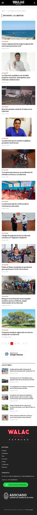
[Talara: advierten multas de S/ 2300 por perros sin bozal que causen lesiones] (5, 417)
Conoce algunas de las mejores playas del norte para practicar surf (17, 45)
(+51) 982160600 (12, 480)
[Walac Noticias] (18, 3)
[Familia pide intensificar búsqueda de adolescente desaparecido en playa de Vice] (5, 371)
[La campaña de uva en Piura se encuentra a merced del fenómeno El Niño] (5, 388)
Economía (4, 459)
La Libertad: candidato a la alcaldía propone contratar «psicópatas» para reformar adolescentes (16, 77)
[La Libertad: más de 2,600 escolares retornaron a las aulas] (18, 190)
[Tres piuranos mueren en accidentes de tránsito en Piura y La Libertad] (18, 158)
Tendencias (5, 464)
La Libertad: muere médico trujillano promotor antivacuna (16, 142)
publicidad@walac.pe (28, 476)
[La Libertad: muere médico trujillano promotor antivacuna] (18, 127)
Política (4, 461)
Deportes (4, 467)
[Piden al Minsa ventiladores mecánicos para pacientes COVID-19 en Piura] (18, 253)
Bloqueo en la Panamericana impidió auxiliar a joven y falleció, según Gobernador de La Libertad (16, 301)
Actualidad (5, 453)
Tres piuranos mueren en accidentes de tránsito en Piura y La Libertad (17, 173)
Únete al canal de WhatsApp (17, 484)
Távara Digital (29, 509)
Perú (3, 456)
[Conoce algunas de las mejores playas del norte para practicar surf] (18, 30)
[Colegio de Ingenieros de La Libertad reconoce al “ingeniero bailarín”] (18, 221)
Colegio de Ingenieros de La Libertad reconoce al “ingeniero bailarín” (16, 237)
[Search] (34, 3)
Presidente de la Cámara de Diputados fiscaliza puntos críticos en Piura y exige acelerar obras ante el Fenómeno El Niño (21, 396)
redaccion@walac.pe (15, 476)
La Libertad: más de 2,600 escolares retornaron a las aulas (15, 205)
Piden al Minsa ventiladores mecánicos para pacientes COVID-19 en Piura (17, 268)
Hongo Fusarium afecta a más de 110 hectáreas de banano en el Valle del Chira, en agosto (22, 407)
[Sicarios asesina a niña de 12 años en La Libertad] (18, 95)
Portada (4, 450)
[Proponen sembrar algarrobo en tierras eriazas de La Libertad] (18, 318)
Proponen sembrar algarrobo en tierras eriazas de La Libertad (17, 333)
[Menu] (3, 3)
